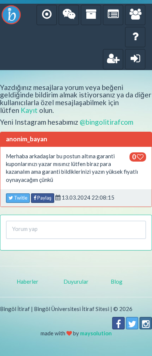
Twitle (20, 198)
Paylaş (44, 198)
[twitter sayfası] (132, 323)
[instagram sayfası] (145, 323)
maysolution (96, 333)
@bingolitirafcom (106, 122)
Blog (116, 281)
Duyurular (76, 281)
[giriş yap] (135, 59)
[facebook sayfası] (118, 323)
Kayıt (29, 110)
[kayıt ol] (113, 59)
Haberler (27, 281)
